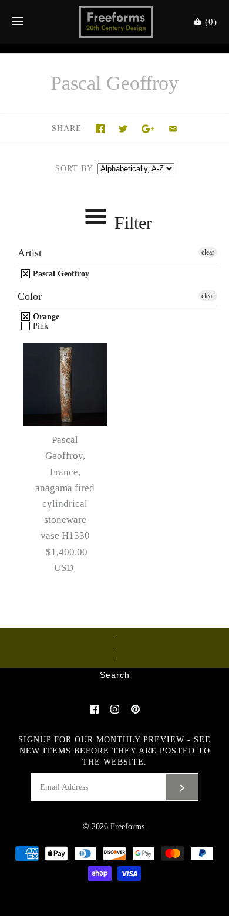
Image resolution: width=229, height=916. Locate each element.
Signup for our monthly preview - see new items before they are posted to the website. (114, 750)
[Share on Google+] (148, 128)
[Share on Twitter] (123, 128)
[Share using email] (173, 128)
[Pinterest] (135, 709)
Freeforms (127, 826)
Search (115, 675)
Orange (45, 316)
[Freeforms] (114, 22)
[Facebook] (94, 709)
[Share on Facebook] (100, 128)
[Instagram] (114, 709)
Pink (39, 326)
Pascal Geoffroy (60, 273)
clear (207, 252)
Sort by (74, 168)
